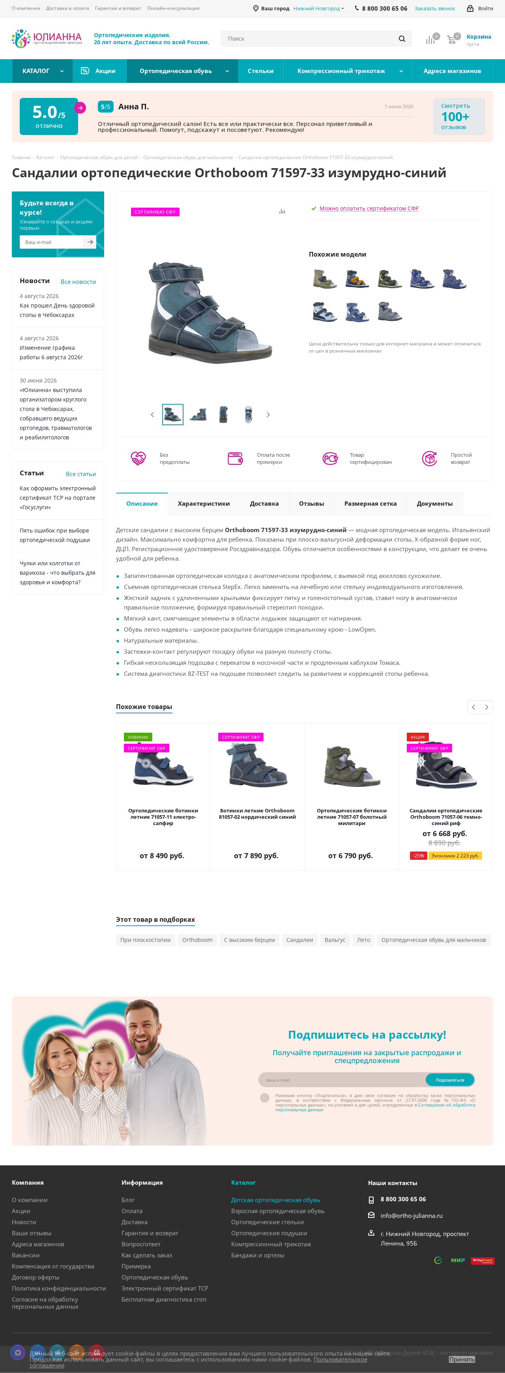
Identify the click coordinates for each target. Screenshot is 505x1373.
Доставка (135, 1222)
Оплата (132, 1211)
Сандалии (299, 939)
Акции (21, 1211)
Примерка (136, 1266)
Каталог (243, 1182)
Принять (462, 1359)
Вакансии (26, 1255)
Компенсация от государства (53, 1266)
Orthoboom (197, 939)
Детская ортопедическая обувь (275, 1200)
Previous (153, 414)
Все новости (78, 281)
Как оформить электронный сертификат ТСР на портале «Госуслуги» (58, 497)
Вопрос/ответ (141, 1244)
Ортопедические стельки (267, 1222)
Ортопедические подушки (269, 1233)
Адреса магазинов (38, 1244)
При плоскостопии (145, 939)
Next (268, 414)
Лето (363, 939)
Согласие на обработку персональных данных (45, 1302)
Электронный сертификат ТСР (165, 1288)
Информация (142, 1182)
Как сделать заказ (147, 1255)
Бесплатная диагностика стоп (164, 1299)
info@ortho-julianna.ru (412, 1215)
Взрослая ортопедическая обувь (278, 1211)
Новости (24, 1222)
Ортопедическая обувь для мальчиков (434, 939)
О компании (30, 1200)
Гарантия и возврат (150, 1233)
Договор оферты (36, 1277)
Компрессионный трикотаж (271, 1244)
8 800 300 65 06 (403, 1199)
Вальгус (335, 939)
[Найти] (402, 39)
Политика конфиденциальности (59, 1288)
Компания (28, 1182)
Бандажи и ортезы (257, 1255)
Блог (128, 1200)
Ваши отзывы (32, 1233)
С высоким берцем (249, 939)
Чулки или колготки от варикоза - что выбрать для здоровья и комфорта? (57, 572)
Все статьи (81, 474)
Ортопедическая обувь (155, 1277)
